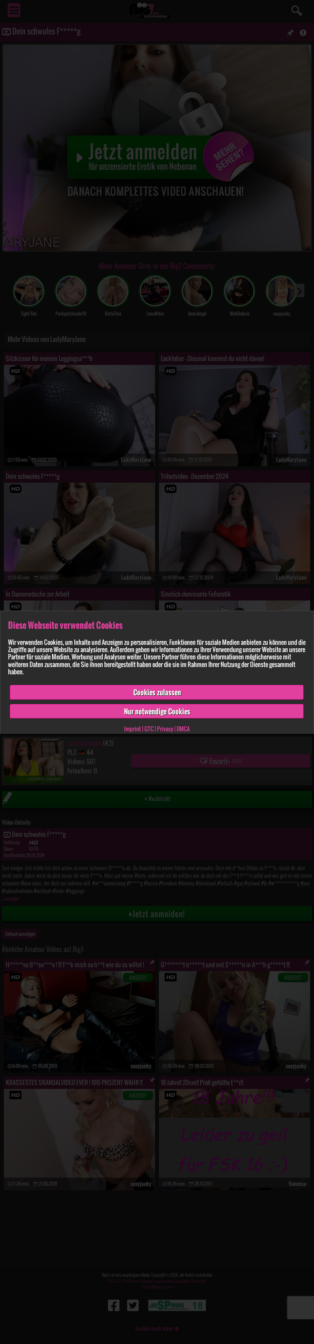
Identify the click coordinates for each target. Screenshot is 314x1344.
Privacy (165, 728)
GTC (149, 728)
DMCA (183, 728)
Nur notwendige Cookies (157, 711)
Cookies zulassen (157, 692)
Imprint (132, 728)
